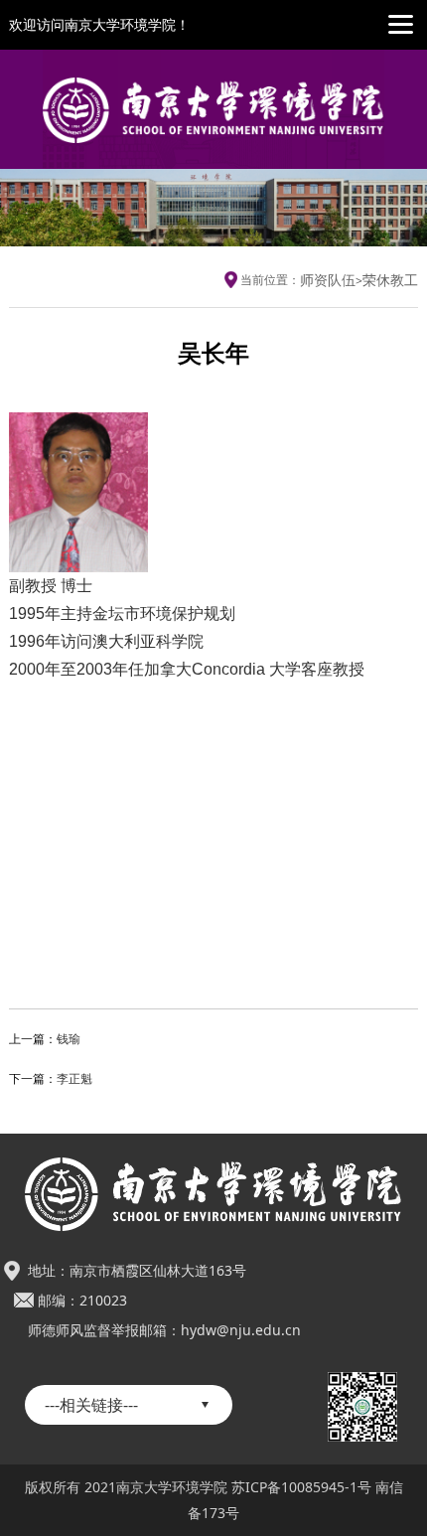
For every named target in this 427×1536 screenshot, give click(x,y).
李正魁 (74, 1078)
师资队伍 (328, 279)
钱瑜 (68, 1038)
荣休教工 (390, 279)
